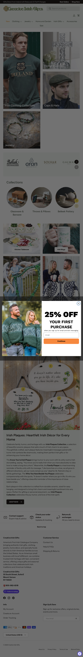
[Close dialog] (78, 303)
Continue (61, 341)
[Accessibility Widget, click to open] (79, 653)
